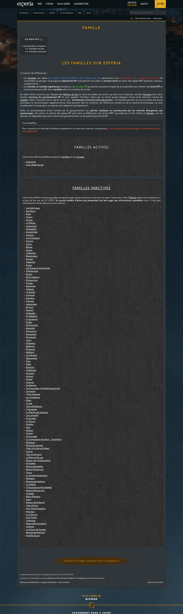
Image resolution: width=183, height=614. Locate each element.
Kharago (30, 512)
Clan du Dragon (34, 455)
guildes (23, 100)
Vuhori (29, 217)
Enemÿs (29, 310)
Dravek (29, 259)
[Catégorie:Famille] (91, 561)
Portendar (31, 337)
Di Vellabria (31, 316)
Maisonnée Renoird (35, 533)
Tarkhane (30, 521)
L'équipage (31, 410)
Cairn (28, 340)
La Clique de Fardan (36, 530)
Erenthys (30, 298)
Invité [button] (144, 4)
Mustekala (31, 335)
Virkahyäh (31, 370)
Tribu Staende (33, 394)
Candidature (81, 4)
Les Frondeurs (33, 238)
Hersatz (30, 301)
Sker (28, 428)
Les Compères (33, 398)
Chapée (30, 494)
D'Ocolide (31, 419)
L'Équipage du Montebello (39, 488)
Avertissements (64, 582)
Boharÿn (30, 368)
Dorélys (29, 425)
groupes (32, 78)
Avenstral (31, 162)
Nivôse (91, 599)
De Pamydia (32, 325)
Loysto (29, 452)
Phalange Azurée (34, 446)
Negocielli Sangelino (36, 524)
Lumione (30, 295)
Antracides (31, 437)
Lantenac (31, 392)
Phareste (30, 350)
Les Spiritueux (33, 208)
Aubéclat (30, 262)
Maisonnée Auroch (35, 491)
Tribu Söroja (32, 506)
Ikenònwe (31, 286)
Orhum (29, 434)
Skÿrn (28, 364)
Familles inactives (91, 188)
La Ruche (30, 292)
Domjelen (31, 464)
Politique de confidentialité (29, 582)
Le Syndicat (32, 319)
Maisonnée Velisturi (35, 482)
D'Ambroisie (32, 271)
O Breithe (31, 253)
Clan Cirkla (31, 518)
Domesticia (32, 280)
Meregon (30, 479)
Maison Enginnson (35, 470)
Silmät (29, 220)
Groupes (147, 95)
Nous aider (63, 4)
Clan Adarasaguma (36, 509)
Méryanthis (31, 359)
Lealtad (30, 383)
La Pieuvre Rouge (34, 458)
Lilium (29, 244)
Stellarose (31, 386)
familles (65, 157)
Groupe (150, 113)
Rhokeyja (30, 443)
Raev (28, 214)
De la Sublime (33, 277)
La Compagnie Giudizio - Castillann (43, 440)
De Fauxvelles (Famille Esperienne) (43, 389)
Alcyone (30, 374)
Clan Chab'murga (35, 165)
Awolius (30, 235)
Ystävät (30, 527)
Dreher (29, 379)
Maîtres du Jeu (70, 95)
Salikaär (30, 289)
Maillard (30, 352)
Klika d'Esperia (33, 497)
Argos (29, 265)
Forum (49, 4)
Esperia (132, 198)
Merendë (30, 328)
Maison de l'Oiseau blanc (38, 461)
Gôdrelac (30, 343)
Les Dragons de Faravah (38, 268)
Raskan (29, 431)
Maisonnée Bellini (34, 467)
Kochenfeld (32, 232)
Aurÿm (29, 274)
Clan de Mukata (34, 407)
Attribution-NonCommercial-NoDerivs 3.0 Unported (66, 578)
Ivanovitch (31, 226)
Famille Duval (32, 536)
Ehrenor (30, 307)
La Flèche (30, 223)
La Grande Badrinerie (36, 476)
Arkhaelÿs (31, 313)
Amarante (31, 331)
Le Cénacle (31, 355)
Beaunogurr (32, 256)
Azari (28, 500)
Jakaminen (31, 304)
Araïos (29, 250)
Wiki (40, 4)
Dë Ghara (31, 211)
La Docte (30, 422)
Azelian (29, 377)
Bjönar (29, 247)
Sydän (29, 322)
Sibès (28, 401)
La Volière (31, 485)
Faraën (29, 283)
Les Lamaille (32, 416)
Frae (28, 361)
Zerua (29, 473)
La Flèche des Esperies (37, 413)
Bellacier (30, 346)
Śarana (29, 241)
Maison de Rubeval (35, 503)
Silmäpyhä (31, 229)
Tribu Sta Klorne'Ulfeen (37, 449)
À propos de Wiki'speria (49, 582)
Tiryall (29, 404)
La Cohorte (31, 515)
